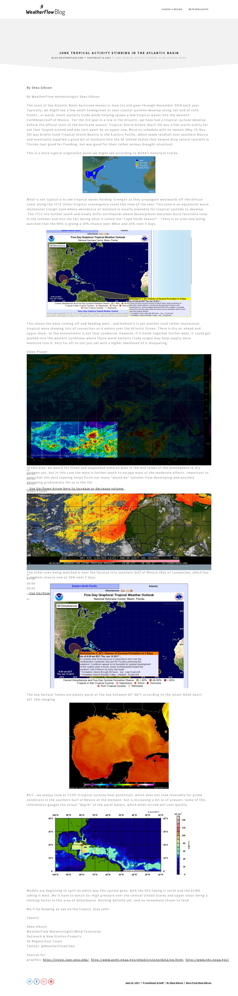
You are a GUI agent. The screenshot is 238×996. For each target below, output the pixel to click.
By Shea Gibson (39, 88)
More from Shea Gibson (198, 982)
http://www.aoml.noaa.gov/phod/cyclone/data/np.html (137, 960)
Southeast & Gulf (154, 982)
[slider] (76, 488)
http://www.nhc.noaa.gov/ (207, 960)
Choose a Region (172, 9)
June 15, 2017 (132, 982)
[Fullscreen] (28, 599)
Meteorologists (199, 9)
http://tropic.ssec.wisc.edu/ (66, 960)
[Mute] (28, 594)
